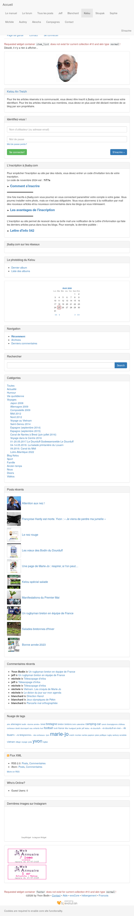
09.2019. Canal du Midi (23, 448)
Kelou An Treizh (17, 91)
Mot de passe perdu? (17, 143)
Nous (10, 469)
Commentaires (37, 763)
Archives (16, 340)
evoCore (74, 895)
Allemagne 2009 (19, 406)
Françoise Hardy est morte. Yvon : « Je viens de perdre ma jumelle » (64, 519)
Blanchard (73, 13)
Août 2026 (67, 288)
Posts (25, 763)
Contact (69, 22)
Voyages (11, 399)
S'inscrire (126, 30)
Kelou (87, 13)
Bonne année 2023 (34, 645)
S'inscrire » (119, 152)
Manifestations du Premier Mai (40, 597)
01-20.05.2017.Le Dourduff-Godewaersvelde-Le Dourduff (41, 441)
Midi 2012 (15, 413)
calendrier (81, 724)
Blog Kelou (13, 455)
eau (31, 728)
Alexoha (36, 22)
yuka (30, 742)
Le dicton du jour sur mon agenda (42, 692)
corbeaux (11, 728)
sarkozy (116, 735)
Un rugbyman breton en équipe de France (47, 613)
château (121, 724)
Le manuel (11, 13)
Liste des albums (20, 271)
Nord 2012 (16, 417)
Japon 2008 (16, 403)
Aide (65, 895)
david (17, 728)
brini (74, 724)
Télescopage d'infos (35, 678)
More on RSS (13, 771)
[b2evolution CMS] (67, 902)
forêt (56, 728)
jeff (83, 728)
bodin (24, 724)
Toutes (10, 385)
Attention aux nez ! (33, 503)
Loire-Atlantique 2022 (22, 452)
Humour (11, 392)
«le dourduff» (95, 728)
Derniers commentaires (24, 343)
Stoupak (100, 13)
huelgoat (72, 728)
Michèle (9, 22)
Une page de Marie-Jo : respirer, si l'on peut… (50, 566)
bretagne (51, 724)
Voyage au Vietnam (21, 420)
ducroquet (24, 728)
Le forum (27, 13)
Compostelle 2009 (20, 410)
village (18, 742)
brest (43, 724)
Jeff (60, 13)
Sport (10, 459)
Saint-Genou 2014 (20, 424)
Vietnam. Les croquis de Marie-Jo (42, 689)
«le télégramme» (24, 734)
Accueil (8, 4)
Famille (11, 462)
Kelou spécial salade (35, 582)
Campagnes (53, 22)
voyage (24, 742)
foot (41, 728)
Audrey (23, 22)
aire (8, 724)
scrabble (123, 735)
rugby (109, 735)
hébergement (89, 895)
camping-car (93, 724)
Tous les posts (45, 13)
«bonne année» (33, 724)
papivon (91, 735)
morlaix (78, 735)
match (71, 735)
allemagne (16, 724)
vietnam (11, 741)
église (45, 742)
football (48, 728)
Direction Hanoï (35, 696)
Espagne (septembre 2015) (25, 431)
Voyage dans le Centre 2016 (26, 438)
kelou (87, 728)
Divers (10, 473)
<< (56, 314)
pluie (97, 735)
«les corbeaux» (39, 735)
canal (104, 724)
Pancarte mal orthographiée (42, 703)
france (61, 728)
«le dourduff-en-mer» (112, 728)
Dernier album (19, 267)
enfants (36, 728)
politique (103, 735)
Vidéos (10, 476)
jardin (79, 728)
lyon (47, 735)
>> (78, 314)
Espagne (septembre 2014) (25, 427)
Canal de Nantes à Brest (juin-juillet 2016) (33, 434)
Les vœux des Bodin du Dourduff (42, 550)
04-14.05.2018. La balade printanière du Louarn (37, 445)
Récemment (18, 336)
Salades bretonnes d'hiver (38, 629)
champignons (112, 724)
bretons (68, 724)
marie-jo (59, 733)
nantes (84, 735)
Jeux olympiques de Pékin (41, 699)
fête (66, 728)
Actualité (11, 389)
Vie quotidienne (15, 396)
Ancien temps (14, 466)
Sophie (113, 13)
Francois (103, 895)
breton (61, 724)
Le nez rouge (30, 535)
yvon (37, 740)
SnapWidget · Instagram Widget (33, 837)
